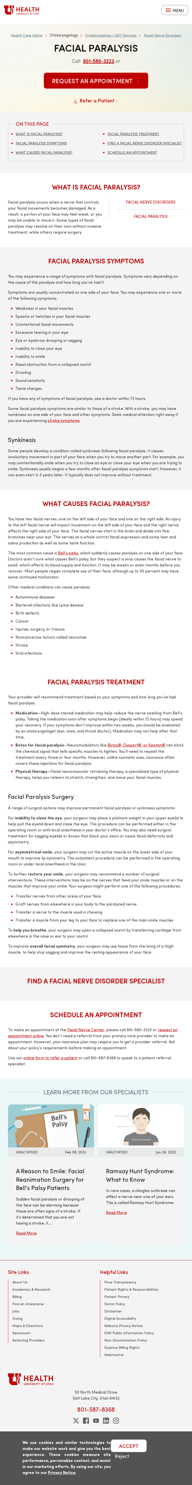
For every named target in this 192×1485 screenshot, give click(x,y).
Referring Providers (28, 1340)
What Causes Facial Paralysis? (44, 152)
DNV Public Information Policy (129, 1332)
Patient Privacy (117, 1296)
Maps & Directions (27, 1325)
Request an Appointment (93, 81)
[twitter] (76, 1421)
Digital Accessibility (120, 1318)
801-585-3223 (98, 60)
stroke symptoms (64, 420)
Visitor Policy (114, 1303)
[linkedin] (106, 1421)
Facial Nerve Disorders (163, 35)
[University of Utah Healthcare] (96, 1379)
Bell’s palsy (68, 552)
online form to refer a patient (50, 1057)
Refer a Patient (97, 100)
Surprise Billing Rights (122, 1347)
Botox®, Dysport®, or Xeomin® (136, 745)
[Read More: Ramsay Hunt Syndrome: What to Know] (141, 1125)
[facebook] (86, 1421)
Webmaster (114, 1354)
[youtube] (96, 1421)
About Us (20, 1282)
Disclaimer (113, 1311)
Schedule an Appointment (132, 152)
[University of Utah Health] (21, 10)
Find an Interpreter (28, 1303)
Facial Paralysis (151, 216)
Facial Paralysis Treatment (133, 133)
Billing (17, 1296)
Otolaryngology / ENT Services (110, 35)
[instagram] (116, 1421)
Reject (122, 1455)
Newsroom (21, 1332)
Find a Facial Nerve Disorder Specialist (145, 143)
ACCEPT (128, 1445)
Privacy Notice (62, 1472)
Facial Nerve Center (85, 1029)
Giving (17, 1318)
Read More (26, 1233)
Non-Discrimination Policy (125, 1340)
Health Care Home (26, 35)
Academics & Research (31, 1289)
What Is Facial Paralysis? (39, 133)
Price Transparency (120, 1282)
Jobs (16, 1311)
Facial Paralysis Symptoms (41, 143)
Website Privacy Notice (123, 1325)
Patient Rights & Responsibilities (131, 1289)
